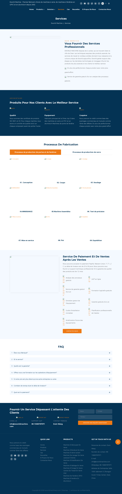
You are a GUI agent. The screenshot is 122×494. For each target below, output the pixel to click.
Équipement (50, 115)
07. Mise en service (26, 240)
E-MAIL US (13, 421)
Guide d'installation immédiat (73, 312)
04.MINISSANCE (26, 212)
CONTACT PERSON (60, 421)
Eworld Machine (57, 23)
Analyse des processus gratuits (74, 279)
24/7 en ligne (96, 279)
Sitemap (65, 490)
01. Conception (26, 183)
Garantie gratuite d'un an (100, 302)
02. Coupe (61, 183)
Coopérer (83, 115)
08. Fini (61, 240)
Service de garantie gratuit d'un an (75, 290)
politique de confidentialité (80, 490)
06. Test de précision (95, 212)
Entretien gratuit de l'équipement (73, 302)
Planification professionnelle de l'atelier (102, 312)
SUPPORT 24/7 (37, 421)
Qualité (13, 115)
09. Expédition (96, 240)
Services (68, 23)
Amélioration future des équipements (74, 321)
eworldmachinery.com (53, 490)
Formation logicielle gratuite (102, 290)
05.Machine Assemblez (61, 212)
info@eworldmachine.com (100, 462)
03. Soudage (96, 183)
